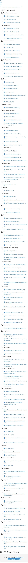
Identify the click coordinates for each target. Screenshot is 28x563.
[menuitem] (1, 3)
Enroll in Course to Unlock (14, 559)
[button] (1, 1)
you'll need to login (19, 557)
